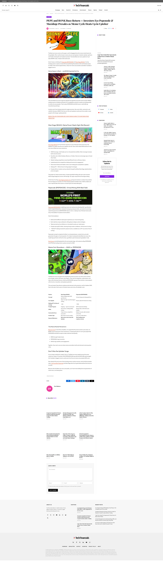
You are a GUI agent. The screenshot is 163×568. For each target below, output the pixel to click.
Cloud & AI (68, 10)
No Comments (63, 28)
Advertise (84, 546)
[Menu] (160, 10)
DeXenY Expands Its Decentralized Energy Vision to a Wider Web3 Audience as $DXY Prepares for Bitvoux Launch (86, 436)
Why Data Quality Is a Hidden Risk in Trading (53, 455)
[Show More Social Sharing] (115, 28)
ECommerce (75, 10)
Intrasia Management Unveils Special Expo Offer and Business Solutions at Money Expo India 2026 (69, 415)
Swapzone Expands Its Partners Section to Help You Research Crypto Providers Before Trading (53, 415)
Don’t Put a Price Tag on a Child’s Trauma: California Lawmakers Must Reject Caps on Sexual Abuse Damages (69, 436)
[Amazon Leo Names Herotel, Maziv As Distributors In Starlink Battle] (100, 151)
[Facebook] (42, 56)
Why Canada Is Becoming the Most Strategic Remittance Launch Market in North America (53, 436)
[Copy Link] (42, 72)
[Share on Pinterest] (113, 28)
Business (49, 16)
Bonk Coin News (50, 375)
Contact (106, 10)
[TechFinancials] (81, 5)
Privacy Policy (109, 181)
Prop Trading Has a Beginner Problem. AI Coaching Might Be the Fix (86, 456)
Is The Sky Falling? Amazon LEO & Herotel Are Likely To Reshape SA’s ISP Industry (110, 134)
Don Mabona (52, 28)
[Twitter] (42, 59)
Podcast (100, 10)
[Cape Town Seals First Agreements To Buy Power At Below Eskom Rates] (107, 44)
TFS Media (61, 549)
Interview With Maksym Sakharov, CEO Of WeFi (68, 455)
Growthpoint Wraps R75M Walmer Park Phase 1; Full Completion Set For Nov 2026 (24, 1)
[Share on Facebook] (109, 28)
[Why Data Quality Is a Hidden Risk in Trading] (53, 447)
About (99, 546)
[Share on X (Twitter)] (111, 28)
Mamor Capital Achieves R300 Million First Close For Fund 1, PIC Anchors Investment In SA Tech (110, 125)
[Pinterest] (42, 66)
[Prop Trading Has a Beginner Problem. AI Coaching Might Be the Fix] (86, 447)
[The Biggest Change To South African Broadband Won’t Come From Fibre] (100, 77)
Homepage (57, 10)
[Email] (42, 69)
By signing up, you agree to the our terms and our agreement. (107, 181)
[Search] (158, 10)
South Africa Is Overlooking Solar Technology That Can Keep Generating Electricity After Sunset (110, 92)
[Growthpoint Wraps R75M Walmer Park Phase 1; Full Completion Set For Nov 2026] (73, 509)
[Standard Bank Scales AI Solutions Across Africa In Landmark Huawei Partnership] (100, 142)
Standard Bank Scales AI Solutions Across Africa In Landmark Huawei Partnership (109, 142)
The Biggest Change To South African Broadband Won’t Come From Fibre (110, 77)
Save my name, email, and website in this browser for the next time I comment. (65, 486)
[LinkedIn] (42, 63)
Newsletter (72, 546)
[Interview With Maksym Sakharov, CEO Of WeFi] (70, 447)
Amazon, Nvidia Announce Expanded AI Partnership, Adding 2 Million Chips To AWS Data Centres (109, 68)
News (63, 10)
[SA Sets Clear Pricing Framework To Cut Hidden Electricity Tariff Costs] (100, 84)
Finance (89, 10)
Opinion (95, 10)
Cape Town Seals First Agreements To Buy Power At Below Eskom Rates (106, 56)
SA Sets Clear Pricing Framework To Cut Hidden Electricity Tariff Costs (109, 84)
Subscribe (159, 5)
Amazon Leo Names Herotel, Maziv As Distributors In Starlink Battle (110, 151)
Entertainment (83, 10)
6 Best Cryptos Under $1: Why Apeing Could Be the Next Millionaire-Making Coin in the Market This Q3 (86, 415)
